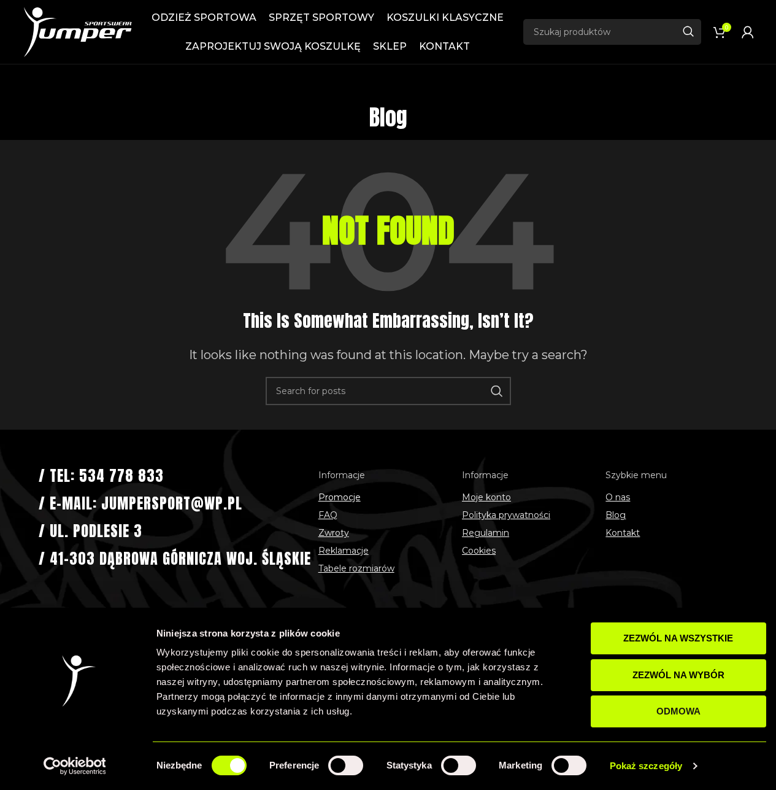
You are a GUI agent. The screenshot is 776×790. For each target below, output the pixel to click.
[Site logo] (77, 31)
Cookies (479, 550)
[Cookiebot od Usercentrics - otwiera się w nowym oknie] (74, 766)
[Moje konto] (748, 32)
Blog (615, 515)
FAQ (327, 515)
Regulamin (485, 532)
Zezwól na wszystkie (678, 638)
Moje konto (486, 497)
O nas (617, 497)
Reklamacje (343, 550)
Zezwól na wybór (678, 675)
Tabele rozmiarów (356, 568)
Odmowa (678, 711)
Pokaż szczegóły (646, 766)
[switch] (345, 765)
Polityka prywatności (506, 515)
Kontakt (622, 532)
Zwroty (333, 532)
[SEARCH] (688, 32)
